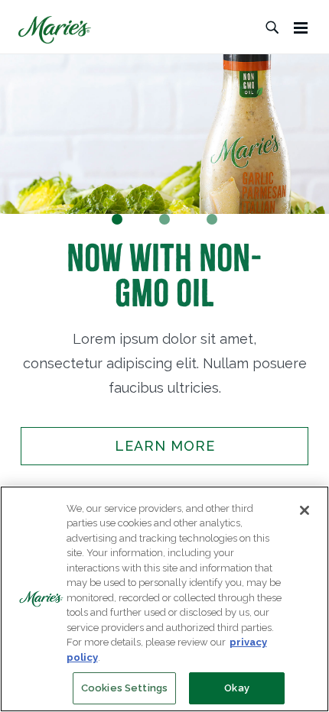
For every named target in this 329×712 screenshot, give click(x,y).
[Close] (304, 510)
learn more (165, 446)
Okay (236, 688)
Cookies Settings (124, 688)
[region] (164, 599)
